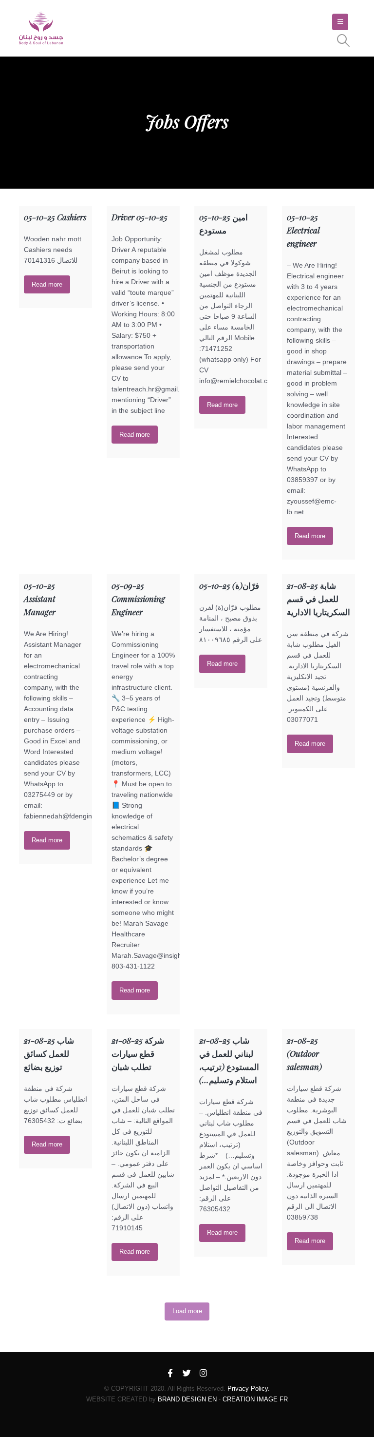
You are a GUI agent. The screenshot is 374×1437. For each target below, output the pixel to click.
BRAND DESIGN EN (187, 1399)
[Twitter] (187, 1373)
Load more (187, 1311)
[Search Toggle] (343, 40)
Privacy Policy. (248, 1388)
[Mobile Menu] (340, 22)
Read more (47, 284)
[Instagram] (203, 1373)
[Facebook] (170, 1373)
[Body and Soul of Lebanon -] (41, 28)
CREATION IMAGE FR (255, 1399)
